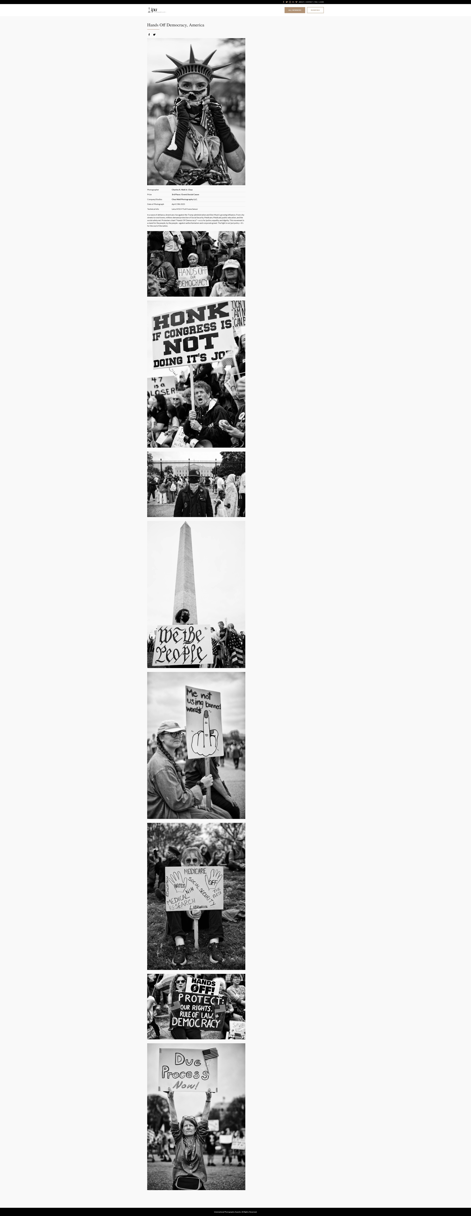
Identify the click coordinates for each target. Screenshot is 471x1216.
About (301, 2)
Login (321, 2)
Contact (309, 2)
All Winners (294, 10)
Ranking (315, 10)
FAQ (315, 2)
